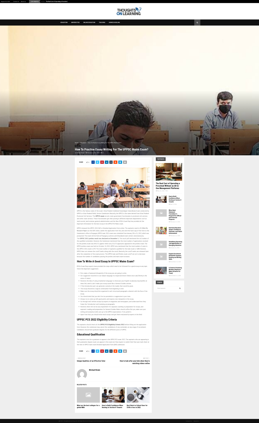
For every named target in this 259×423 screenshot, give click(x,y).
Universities (75, 22)
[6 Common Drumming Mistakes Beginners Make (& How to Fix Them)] (161, 270)
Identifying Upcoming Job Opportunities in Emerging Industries (175, 243)
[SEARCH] (180, 288)
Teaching (102, 22)
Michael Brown (81, 152)
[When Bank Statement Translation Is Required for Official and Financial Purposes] (161, 213)
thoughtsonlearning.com (111, 421)
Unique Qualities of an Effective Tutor (91, 361)
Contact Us (16, 1)
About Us (23, 1)
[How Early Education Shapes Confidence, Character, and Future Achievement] (161, 230)
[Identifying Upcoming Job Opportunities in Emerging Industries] (161, 244)
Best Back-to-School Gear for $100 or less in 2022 (137, 406)
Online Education (89, 22)
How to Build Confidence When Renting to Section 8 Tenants (112, 406)
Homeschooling (114, 22)
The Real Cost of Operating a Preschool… (57, 1)
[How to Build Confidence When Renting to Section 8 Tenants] (161, 199)
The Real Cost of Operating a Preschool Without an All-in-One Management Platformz (168, 185)
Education (64, 22)
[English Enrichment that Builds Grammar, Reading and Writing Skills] (161, 256)
